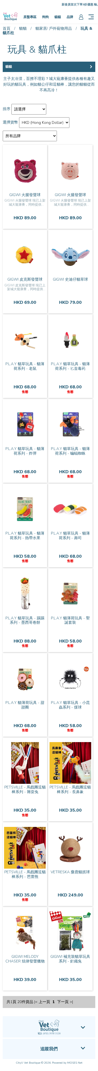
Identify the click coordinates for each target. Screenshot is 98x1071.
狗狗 (45, 17)
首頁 (6, 28)
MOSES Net (74, 1063)
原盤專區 (29, 17)
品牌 (70, 17)
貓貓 (57, 17)
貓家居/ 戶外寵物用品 (53, 28)
